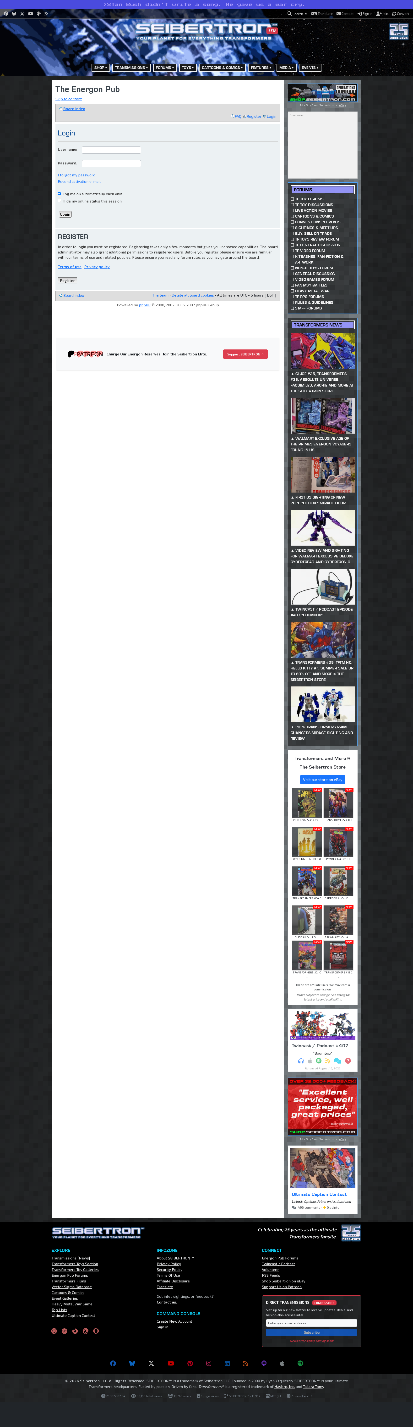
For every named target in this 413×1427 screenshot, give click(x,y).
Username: (67, 149)
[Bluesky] (132, 1363)
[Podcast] (264, 1363)
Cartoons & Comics (314, 216)
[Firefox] (75, 1330)
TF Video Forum (310, 250)
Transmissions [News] (71, 1258)
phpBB (145, 305)
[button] (297, 13)
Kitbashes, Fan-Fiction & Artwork (319, 259)
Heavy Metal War (312, 291)
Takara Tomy (313, 1386)
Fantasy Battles (311, 285)
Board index (74, 108)
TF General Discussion (318, 245)
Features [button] (260, 67)
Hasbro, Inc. (284, 1386)
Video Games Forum (314, 279)
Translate (165, 1286)
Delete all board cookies (193, 295)
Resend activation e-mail (79, 181)
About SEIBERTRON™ (175, 1258)
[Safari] (64, 1330)
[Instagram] (208, 1363)
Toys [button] (186, 67)
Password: (67, 163)
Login (271, 116)
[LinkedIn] (227, 1363)
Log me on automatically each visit (92, 193)
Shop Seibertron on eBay (283, 1281)
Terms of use (70, 266)
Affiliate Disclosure (173, 1281)
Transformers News (318, 325)
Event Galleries (65, 1298)
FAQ (238, 116)
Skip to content (68, 98)
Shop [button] (99, 67)
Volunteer (270, 1269)
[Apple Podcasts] (282, 1363)
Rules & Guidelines (314, 302)
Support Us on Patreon (282, 1286)
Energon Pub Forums (70, 1275)
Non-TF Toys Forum (314, 268)
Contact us (166, 1302)
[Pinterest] (190, 1363)
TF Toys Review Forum (317, 239)
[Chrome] (54, 1330)
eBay (342, 105)
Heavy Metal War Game (72, 1304)
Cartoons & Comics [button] (221, 67)
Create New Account (174, 1321)
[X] (151, 1363)
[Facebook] (113, 1363)
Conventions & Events (318, 222)
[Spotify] (300, 1363)
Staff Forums (308, 308)
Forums (303, 189)
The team (160, 295)
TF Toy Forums (309, 199)
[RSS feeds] (245, 1363)
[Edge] (85, 1330)
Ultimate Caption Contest (319, 1194)
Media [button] (285, 67)
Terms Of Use (168, 1275)
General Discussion (315, 273)
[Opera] (96, 1330)
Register (254, 116)
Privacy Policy (169, 1263)
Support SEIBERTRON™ (245, 354)
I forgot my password (76, 175)
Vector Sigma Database (72, 1286)
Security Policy (169, 1269)
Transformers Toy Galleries (75, 1269)
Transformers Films (69, 1281)
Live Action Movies (313, 210)
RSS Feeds (271, 1275)
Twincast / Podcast (278, 1263)
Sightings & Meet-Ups (316, 227)
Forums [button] (163, 67)
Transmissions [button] (130, 67)
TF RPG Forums (309, 296)
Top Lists (59, 1309)
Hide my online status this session (92, 201)
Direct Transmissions (300, 1302)
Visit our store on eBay (322, 779)
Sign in (162, 1327)
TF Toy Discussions (314, 204)
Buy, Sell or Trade (313, 233)
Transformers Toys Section (75, 1263)
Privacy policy (97, 266)
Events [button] (309, 67)
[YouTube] (171, 1363)
